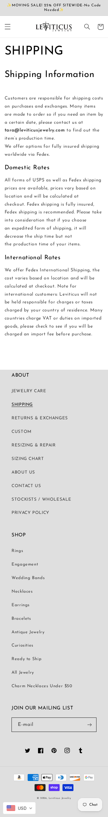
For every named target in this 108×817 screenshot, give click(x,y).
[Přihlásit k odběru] (89, 725)
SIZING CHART (28, 459)
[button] (7, 26)
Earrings (21, 605)
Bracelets (21, 619)
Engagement (25, 564)
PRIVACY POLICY (30, 513)
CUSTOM (22, 432)
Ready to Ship (26, 659)
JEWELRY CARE (29, 391)
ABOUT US (23, 472)
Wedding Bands (28, 578)
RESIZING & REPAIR (34, 445)
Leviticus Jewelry (60, 798)
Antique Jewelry (28, 632)
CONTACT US (26, 486)
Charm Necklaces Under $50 (42, 686)
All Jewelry (23, 672)
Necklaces (22, 591)
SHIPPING (22, 405)
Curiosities (22, 645)
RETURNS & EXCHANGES (40, 418)
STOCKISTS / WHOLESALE (41, 499)
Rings (17, 551)
